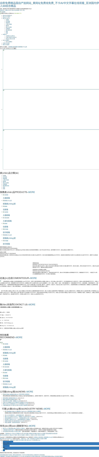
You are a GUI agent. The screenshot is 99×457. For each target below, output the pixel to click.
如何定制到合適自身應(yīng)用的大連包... (12, 431)
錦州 (26, 440)
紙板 (7, 31)
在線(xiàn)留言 (6, 43)
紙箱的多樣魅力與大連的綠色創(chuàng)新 (14, 421)
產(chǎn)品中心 (6, 18)
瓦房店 (13, 440)
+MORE (31, 192)
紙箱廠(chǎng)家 (9, 203)
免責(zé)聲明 (44, 438)
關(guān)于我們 (6, 17)
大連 (11, 440)
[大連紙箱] (5, 194)
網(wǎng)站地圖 (15, 10)
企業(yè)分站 (8, 10)
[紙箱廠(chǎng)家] (7, 200)
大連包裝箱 (14, 46)
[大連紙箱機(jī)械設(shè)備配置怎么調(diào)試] (16, 411)
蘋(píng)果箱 (9, 27)
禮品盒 (7, 25)
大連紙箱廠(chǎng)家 (22, 46)
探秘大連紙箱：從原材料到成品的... (13, 422)
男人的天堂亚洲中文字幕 (28, 456)
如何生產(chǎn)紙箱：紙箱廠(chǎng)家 (12, 401)
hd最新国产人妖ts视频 (5, 456)
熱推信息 (2, 10)
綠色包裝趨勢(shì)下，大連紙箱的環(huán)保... (17, 418)
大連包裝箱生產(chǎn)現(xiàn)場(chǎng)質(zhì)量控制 (15, 405)
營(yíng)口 (29, 440)
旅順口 (22, 440)
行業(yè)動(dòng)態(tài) (11, 37)
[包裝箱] (5, 206)
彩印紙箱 (8, 21)
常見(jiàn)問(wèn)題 (10, 38)
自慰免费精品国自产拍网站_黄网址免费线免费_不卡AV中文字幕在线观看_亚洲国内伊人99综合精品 (49, 4)
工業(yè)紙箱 (9, 24)
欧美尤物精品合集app (50, 456)
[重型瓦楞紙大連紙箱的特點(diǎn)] (11, 394)
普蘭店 (17, 440)
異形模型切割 (9, 30)
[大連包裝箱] (6, 217)
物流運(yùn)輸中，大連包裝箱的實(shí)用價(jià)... (18, 419)
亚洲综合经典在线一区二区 (16, 456)
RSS (21, 10)
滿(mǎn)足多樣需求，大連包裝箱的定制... (15, 415)
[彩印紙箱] (5, 229)
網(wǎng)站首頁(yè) (7, 15)
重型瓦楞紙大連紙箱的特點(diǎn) (10, 398)
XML (24, 10)
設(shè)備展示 (6, 40)
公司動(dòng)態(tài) (10, 36)
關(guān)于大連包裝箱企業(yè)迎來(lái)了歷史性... (14, 428)
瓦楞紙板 (8, 28)
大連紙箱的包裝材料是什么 (9, 430)
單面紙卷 (8, 22)
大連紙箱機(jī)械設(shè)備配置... (34, 411)
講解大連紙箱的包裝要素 (8, 399)
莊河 (20, 440)
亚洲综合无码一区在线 (39, 456)
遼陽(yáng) (37, 440)
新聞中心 (5, 34)
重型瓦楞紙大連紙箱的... (24, 394)
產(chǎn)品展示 (21, 435)
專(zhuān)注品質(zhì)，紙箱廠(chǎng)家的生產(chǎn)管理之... (20, 416)
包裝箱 (7, 20)
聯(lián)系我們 (6, 44)
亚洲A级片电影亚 (59, 456)
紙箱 (7, 33)
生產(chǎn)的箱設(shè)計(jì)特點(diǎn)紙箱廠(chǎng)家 (15, 402)
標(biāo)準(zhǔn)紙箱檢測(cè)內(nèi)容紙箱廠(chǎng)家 (15, 404)
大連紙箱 (10, 46)
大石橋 (33, 440)
